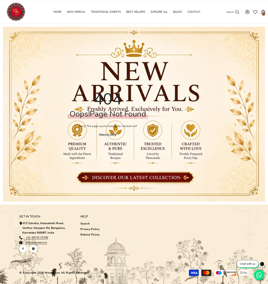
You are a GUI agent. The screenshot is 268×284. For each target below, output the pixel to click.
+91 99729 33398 (37, 237)
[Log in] (247, 12)
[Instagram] (33, 248)
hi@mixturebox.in (36, 242)
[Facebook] (23, 248)
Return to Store (107, 134)
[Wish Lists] (255, 12)
